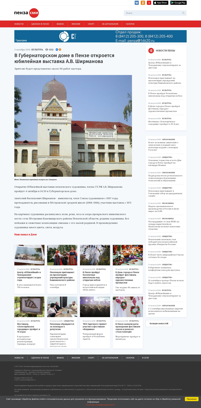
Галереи (130, 24)
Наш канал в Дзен (25, 234)
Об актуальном (110, 24)
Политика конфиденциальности (100, 405)
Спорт (91, 24)
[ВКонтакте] (57, 49)
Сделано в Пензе (40, 24)
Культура (37, 49)
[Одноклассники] (60, 49)
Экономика (168, 203)
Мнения (76, 24)
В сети (145, 358)
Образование (168, 139)
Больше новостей (159, 323)
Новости (19, 24)
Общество (69, 321)
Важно (60, 24)
